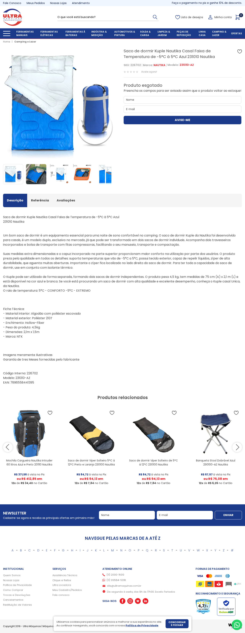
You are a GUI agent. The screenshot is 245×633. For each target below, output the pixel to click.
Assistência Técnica (64, 575)
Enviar (228, 515)
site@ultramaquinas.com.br (124, 586)
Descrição (15, 200)
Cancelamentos (13, 600)
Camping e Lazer (25, 41)
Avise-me (182, 120)
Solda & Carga (145, 33)
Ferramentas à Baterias (75, 33)
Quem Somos (11, 575)
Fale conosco (60, 595)
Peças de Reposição (184, 33)
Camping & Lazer (219, 33)
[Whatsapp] (237, 625)
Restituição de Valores (17, 605)
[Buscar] (155, 17)
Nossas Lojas (58, 3)
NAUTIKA (159, 65)
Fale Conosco (12, 3)
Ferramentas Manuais (25, 33)
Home (6, 41)
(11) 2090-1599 (115, 575)
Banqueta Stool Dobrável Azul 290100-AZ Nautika (215, 462)
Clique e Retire (61, 580)
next (237, 447)
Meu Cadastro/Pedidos (67, 590)
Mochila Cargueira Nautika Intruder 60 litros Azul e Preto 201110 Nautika (29, 462)
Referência (40, 200)
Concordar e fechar (177, 623)
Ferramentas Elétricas (49, 33)
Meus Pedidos (36, 3)
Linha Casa (202, 33)
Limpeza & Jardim (164, 33)
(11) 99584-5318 (116, 580)
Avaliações (66, 200)
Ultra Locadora (61, 585)
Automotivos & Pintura (124, 33)
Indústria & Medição (99, 33)
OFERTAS (236, 33)
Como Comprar (13, 590)
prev (8, 447)
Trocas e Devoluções (16, 595)
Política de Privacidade (17, 585)
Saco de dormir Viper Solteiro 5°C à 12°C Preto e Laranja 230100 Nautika (91, 462)
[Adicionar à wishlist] (239, 51)
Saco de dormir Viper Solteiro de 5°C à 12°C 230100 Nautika (153, 462)
